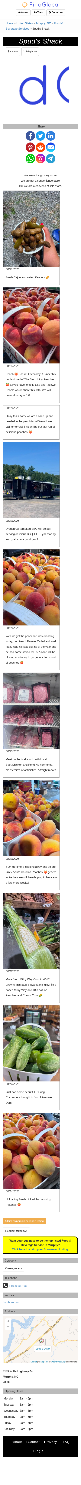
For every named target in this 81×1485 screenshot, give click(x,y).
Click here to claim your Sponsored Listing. (40, 1249)
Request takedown (16, 1230)
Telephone (31, 51)
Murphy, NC (43, 23)
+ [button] (8, 1321)
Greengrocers (13, 1268)
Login (39, 1451)
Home (24, 12)
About (17, 1442)
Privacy (51, 1442)
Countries (57, 12)
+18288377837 (18, 1286)
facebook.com (11, 1302)
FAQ (66, 1442)
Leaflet (34, 1361)
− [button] (8, 1326)
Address (13, 51)
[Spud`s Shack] (41, 1341)
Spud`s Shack (43, 1348)
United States (24, 23)
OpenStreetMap (58, 1361)
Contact (34, 1442)
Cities (39, 12)
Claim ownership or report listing (24, 1220)
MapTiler (44, 1361)
